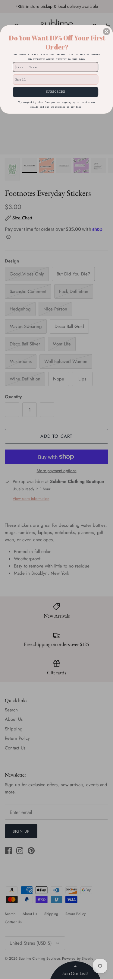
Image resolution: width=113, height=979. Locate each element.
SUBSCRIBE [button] (55, 92)
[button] (106, 31)
